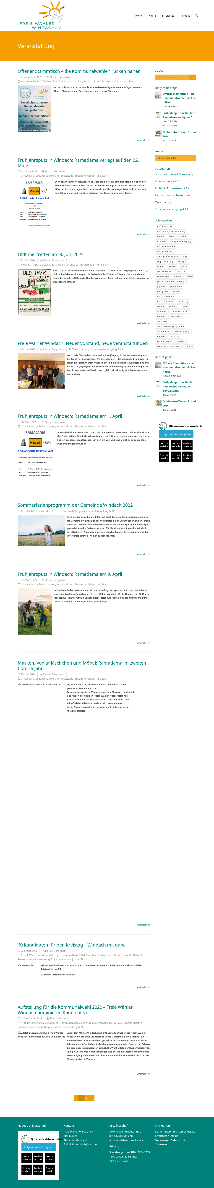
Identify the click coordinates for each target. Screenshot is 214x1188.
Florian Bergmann (60, 77)
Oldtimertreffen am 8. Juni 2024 (51, 254)
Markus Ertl (49, 511)
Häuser (178, 276)
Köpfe (152, 15)
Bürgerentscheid (166, 246)
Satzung (114, 1146)
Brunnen (161, 241)
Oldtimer (162, 311)
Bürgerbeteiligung (181, 241)
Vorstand (175, 336)
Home (139, 15)
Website (161, 346)
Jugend (161, 286)
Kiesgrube (162, 291)
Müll (185, 306)
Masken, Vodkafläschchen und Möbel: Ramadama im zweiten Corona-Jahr (82, 665)
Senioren (162, 321)
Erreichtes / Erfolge (166, 1136)
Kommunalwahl (165, 296)
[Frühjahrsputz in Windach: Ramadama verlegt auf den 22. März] (158, 114)
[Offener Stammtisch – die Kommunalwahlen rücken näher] (158, 95)
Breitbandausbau (178, 236)
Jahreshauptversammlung (171, 281)
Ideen (190, 276)
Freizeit (184, 266)
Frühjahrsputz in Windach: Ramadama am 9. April (70, 574)
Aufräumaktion (165, 226)
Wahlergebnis (164, 341)
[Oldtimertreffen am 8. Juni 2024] (158, 133)
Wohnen (175, 346)
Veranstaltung (92, 81)
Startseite (161, 1144)
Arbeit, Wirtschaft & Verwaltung (40, 955)
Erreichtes (168, 15)
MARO (160, 306)
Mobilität (173, 306)
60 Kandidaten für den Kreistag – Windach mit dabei (72, 945)
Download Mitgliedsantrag (125, 1131)
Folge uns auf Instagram (176, 434)
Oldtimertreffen (180, 311)
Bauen (160, 236)
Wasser (181, 341)
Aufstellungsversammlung (171, 231)
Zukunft (189, 346)
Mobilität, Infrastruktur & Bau (64, 81)
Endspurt (183, 261)
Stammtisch (163, 331)
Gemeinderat (164, 271)
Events (160, 266)
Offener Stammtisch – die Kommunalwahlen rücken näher (79, 71)
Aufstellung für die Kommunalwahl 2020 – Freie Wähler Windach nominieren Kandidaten (75, 1009)
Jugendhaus (176, 286)
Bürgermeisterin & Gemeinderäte (175, 1131)
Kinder (176, 291)
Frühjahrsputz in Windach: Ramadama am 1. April (70, 416)
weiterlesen (144, 140)
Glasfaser (181, 271)
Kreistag (183, 301)
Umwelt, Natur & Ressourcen (38, 175)
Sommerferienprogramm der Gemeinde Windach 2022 (75, 505)
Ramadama (176, 316)
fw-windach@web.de (84, 1144)
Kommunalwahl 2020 (33, 81)
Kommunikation (165, 301)
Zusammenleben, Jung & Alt (118, 81)
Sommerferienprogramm (170, 326)
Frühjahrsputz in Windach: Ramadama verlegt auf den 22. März (78, 162)
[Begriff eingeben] (192, 77)
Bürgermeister (164, 251)
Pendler (161, 316)
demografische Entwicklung (172, 256)
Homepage (163, 276)
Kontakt (185, 15)
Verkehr (161, 336)
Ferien (172, 266)
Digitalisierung (165, 261)
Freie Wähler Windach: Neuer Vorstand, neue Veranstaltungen (83, 343)
